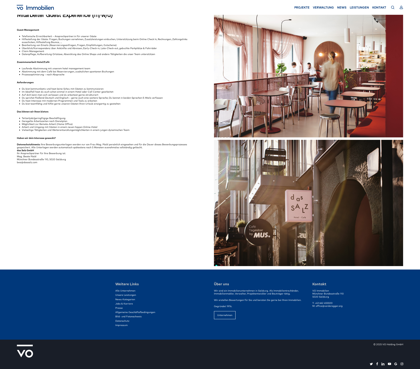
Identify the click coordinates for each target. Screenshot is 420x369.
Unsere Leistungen (125, 294)
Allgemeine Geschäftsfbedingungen (135, 312)
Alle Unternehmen (125, 290)
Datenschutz (122, 320)
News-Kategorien (125, 299)
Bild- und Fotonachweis (128, 316)
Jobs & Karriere (124, 303)
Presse (119, 307)
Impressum (121, 325)
